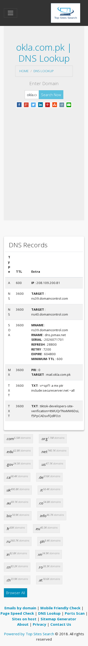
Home (24, 71)
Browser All (15, 592)
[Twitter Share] (33, 104)
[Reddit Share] (62, 104)
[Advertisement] (44, 158)
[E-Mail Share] (69, 104)
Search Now (51, 94)
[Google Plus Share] (26, 104)
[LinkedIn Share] (40, 104)
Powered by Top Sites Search (29, 633)
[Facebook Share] (19, 104)
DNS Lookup (43, 71)
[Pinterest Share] (47, 104)
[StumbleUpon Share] (55, 104)
